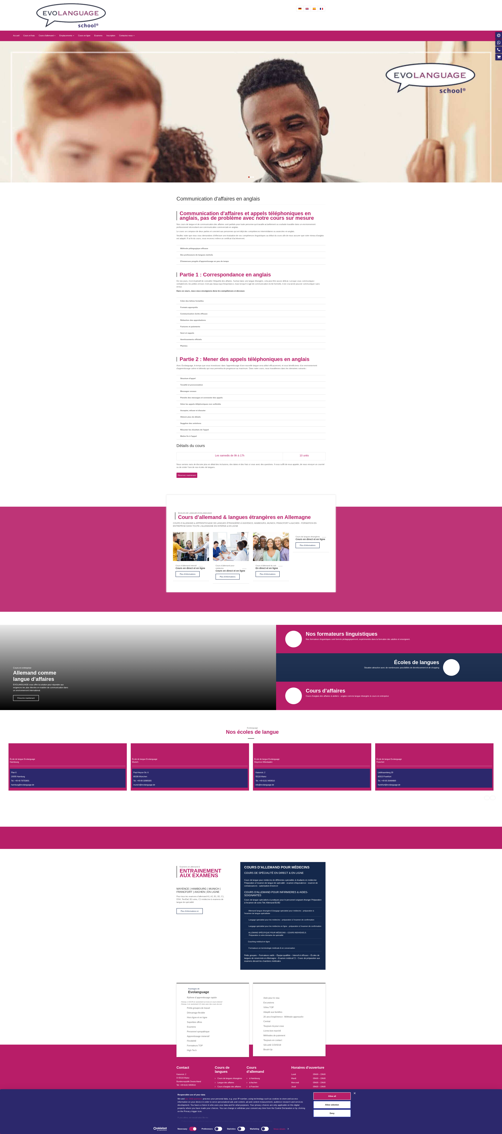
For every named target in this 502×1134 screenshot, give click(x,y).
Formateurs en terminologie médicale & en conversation (271, 948)
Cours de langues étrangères (229, 1078)
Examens (98, 35)
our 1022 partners (193, 1099)
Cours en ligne (84, 35)
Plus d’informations (187, 574)
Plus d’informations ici (190, 911)
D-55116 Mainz (182, 1078)
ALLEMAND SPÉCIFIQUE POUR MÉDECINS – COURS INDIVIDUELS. (277, 934)
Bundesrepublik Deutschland (188, 1081)
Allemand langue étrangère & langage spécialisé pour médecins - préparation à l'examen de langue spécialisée (279, 912)
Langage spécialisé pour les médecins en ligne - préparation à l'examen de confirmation (284, 926)
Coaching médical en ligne (259, 942)
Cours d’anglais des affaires (229, 1086)
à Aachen (253, 1082)
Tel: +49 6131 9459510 (186, 1085)
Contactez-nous (126, 35)
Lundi (293, 1074)
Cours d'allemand (46, 35)
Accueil (16, 35)
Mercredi (295, 1082)
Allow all (332, 1096)
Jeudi (293, 1086)
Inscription (110, 35)
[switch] (218, 1129)
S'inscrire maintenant (26, 698)
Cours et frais (29, 35)
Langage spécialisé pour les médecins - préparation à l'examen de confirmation (281, 920)
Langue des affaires (225, 1082)
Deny (332, 1113)
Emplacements (66, 35)
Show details (279, 1129)
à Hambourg (254, 1078)
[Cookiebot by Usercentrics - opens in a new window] (160, 1129)
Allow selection (332, 1105)
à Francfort (253, 1086)
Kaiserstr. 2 (181, 1074)
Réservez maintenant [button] (187, 475)
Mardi (293, 1078)
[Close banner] (355, 1093)
